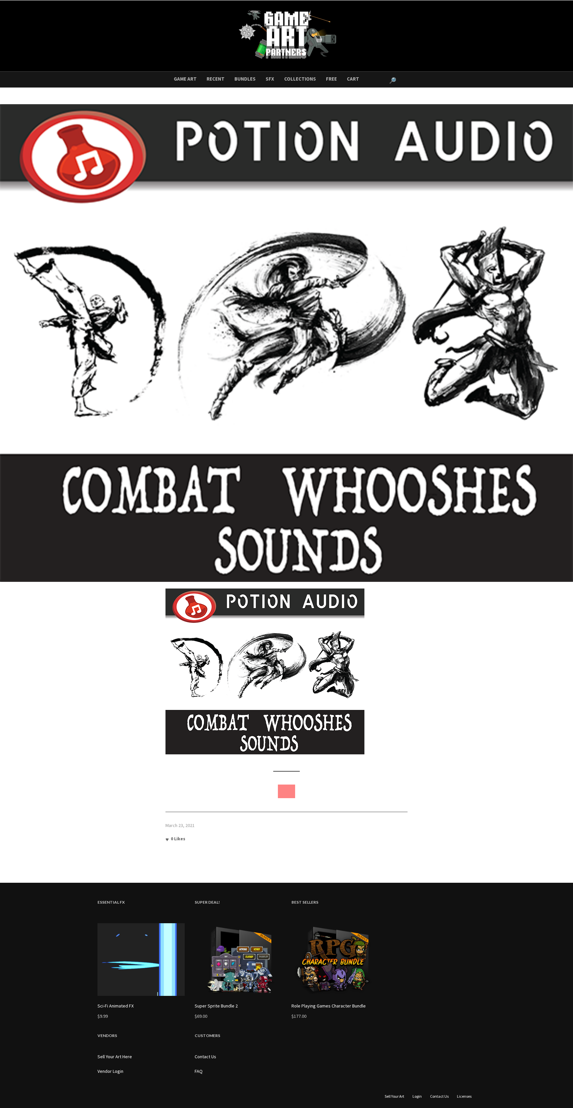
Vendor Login (110, 1071)
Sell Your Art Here (114, 1057)
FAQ (199, 1071)
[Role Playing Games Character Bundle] (335, 959)
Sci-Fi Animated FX (115, 1006)
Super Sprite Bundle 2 (216, 1006)
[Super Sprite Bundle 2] (238, 959)
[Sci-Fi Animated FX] (141, 959)
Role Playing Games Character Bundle (328, 1006)
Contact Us (205, 1057)
